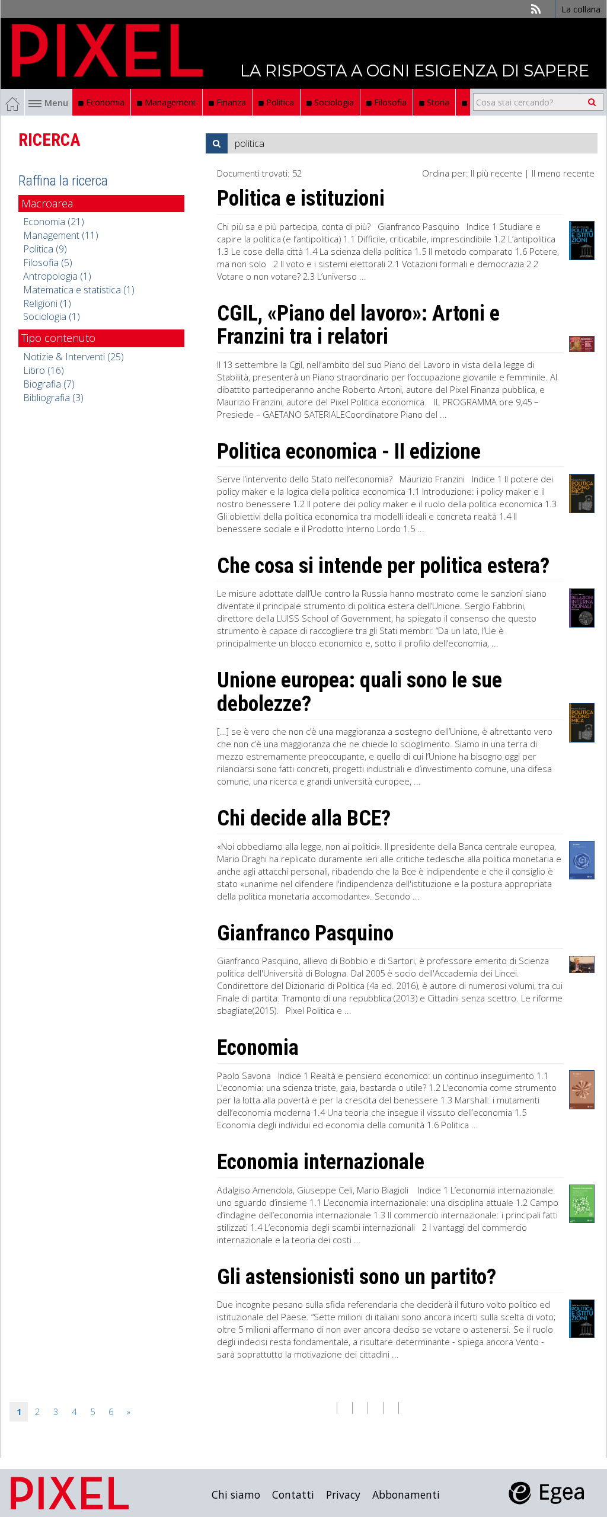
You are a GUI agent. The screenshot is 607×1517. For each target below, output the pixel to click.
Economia (104, 102)
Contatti (293, 1494)
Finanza (230, 102)
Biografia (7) (49, 384)
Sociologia (333, 102)
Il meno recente (563, 173)
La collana (580, 9)
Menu (56, 102)
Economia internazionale (320, 1162)
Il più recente (496, 173)
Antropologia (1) (57, 276)
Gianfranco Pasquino (305, 933)
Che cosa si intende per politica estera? (383, 565)
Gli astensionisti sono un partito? (356, 1277)
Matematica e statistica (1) (79, 289)
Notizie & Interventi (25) (73, 356)
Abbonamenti (406, 1494)
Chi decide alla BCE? (304, 818)
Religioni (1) (47, 303)
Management (169, 102)
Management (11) (60, 235)
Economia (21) (53, 221)
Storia (436, 102)
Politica (279, 102)
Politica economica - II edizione (349, 451)
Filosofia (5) (47, 262)
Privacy (343, 1494)
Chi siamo (236, 1494)
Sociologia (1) (51, 316)
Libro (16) (43, 370)
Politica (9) (45, 248)
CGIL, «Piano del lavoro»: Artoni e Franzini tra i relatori (358, 325)
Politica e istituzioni (301, 198)
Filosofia (389, 102)
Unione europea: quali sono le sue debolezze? (359, 692)
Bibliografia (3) (53, 397)
